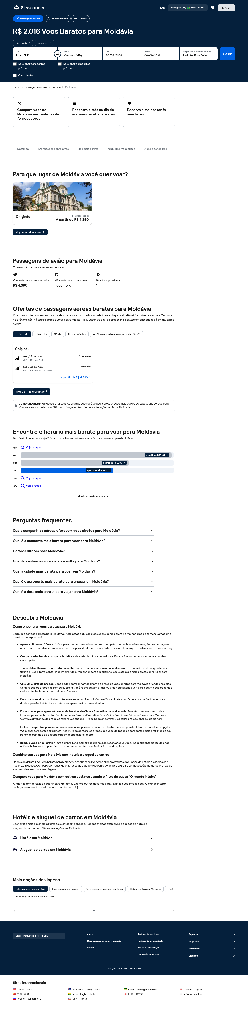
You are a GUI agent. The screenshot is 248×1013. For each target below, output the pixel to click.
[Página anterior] (14, 910)
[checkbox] (30, 889)
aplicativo (52, 746)
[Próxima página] (173, 910)
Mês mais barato (88, 149)
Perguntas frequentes (121, 149)
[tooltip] (44, 43)
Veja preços (33, 447)
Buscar (227, 53)
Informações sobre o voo (53, 149)
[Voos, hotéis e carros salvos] (212, 7)
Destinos (23, 149)
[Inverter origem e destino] (57, 53)
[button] (23, 43)
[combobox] (35, 55)
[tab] (28, 18)
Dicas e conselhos (155, 149)
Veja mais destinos (28, 232)
